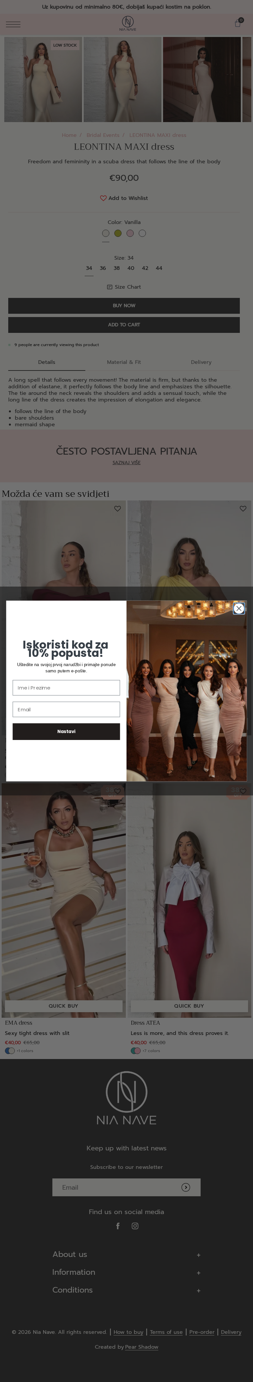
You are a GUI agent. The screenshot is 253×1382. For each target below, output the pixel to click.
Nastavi (66, 732)
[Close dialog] (239, 608)
